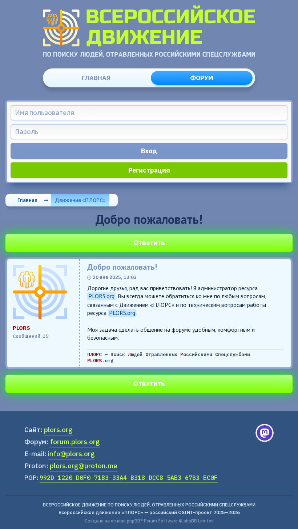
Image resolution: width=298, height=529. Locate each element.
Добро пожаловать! (122, 267)
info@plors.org (71, 453)
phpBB (133, 521)
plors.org (58, 429)
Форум (201, 78)
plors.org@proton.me (83, 465)
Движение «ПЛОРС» (80, 200)
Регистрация (149, 170)
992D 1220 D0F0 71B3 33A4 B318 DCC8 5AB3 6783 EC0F (129, 478)
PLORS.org (101, 296)
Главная (96, 78)
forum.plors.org (75, 441)
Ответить (149, 242)
